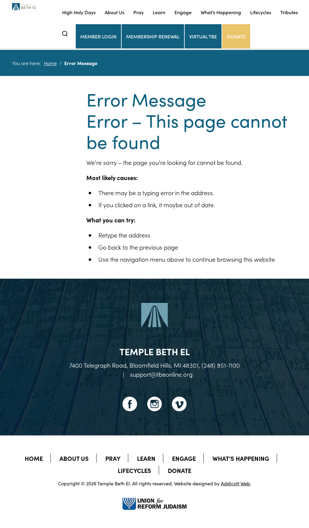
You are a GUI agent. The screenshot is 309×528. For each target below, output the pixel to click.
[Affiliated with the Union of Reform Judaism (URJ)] (154, 498)
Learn (159, 12)
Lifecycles (260, 12)
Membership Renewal (153, 36)
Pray (138, 12)
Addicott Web (235, 483)
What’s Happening (221, 12)
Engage (183, 12)
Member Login (98, 36)
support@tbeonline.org (161, 374)
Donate (236, 36)
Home (50, 63)
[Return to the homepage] (24, 6)
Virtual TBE (203, 36)
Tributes (289, 12)
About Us (114, 12)
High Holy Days (79, 12)
